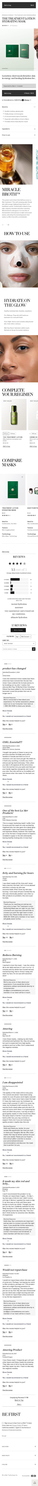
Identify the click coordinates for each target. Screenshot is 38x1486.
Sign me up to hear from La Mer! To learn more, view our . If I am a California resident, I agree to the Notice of (17, 1426)
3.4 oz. (6, 433)
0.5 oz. (34, 433)
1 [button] (5, 68)
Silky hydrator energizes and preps (12, 440)
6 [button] (33, 68)
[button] (35, 1446)
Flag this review (7, 729)
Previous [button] (29, 433)
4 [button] (22, 68)
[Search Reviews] (33, 649)
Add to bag (7, 93)
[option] (17, 50)
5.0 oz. (13, 433)
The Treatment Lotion (12, 437)
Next (19, 1404)
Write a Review (18, 630)
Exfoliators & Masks (7, 15)
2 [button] (10, 68)
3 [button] (16, 68)
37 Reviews (13, 25)
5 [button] (27, 68)
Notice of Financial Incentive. (11, 1430)
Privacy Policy (16, 1425)
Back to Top (19, 1400)
